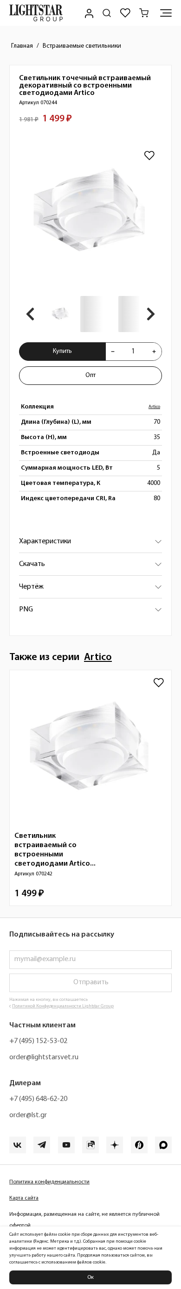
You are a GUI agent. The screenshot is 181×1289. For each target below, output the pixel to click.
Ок (90, 1277)
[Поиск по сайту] (106, 13)
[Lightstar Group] (36, 13)
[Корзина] (144, 13)
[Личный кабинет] (88, 13)
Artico (154, 407)
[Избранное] (125, 13)
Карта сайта (24, 1198)
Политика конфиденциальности (49, 1182)
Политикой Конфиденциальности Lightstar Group (63, 1006)
